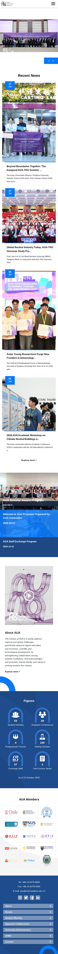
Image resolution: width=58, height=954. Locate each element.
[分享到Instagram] (20, 897)
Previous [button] (49, 61)
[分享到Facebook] (32, 897)
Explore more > (29, 460)
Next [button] (53, 61)
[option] (29, 38)
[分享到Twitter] (26, 897)
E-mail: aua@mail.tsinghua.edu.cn (29, 891)
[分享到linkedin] (38, 897)
